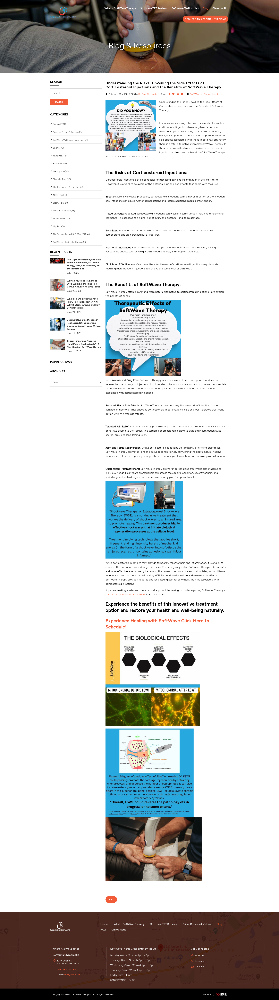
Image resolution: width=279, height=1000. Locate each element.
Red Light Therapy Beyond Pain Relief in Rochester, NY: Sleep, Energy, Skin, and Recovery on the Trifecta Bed (84, 264)
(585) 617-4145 (72, 974)
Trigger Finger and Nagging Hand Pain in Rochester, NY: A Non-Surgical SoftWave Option (84, 343)
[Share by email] (182, 94)
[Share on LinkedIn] (178, 94)
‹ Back (111, 899)
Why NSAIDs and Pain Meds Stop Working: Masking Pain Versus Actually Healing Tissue (83, 283)
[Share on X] (173, 94)
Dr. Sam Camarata (147, 94)
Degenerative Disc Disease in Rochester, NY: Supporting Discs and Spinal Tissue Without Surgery (84, 324)
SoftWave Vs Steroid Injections (206, 94)
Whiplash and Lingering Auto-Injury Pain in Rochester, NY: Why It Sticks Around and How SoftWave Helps (83, 303)
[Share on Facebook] (169, 94)
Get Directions (66, 969)
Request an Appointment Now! (205, 19)
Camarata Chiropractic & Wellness (125, 594)
